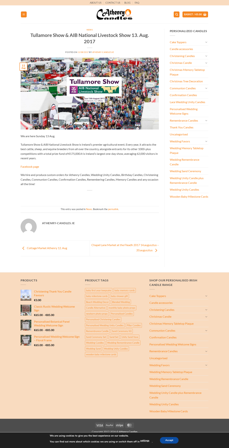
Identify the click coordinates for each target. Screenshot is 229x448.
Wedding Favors (180, 141)
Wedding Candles (95, 342)
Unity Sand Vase (130, 337)
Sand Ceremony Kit (122, 331)
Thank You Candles (181, 127)
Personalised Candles (122, 313)
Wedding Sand (93, 348)
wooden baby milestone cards (101, 354)
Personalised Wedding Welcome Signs (184, 111)
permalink (113, 209)
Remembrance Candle (97, 331)
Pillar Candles (134, 325)
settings (144, 440)
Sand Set (113, 337)
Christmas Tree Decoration (186, 81)
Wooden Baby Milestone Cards (189, 196)
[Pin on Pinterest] (96, 196)
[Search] (176, 14)
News (90, 30)
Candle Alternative (95, 307)
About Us (95, 2)
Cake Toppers (178, 42)
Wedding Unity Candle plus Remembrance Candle (187, 180)
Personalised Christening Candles (103, 319)
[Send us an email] (210, 4)
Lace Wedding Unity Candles (187, 102)
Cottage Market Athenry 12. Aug (46, 248)
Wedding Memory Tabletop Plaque (186, 150)
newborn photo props (97, 313)
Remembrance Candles (184, 120)
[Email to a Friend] (90, 196)
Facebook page (30, 166)
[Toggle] (206, 42)
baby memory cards (124, 290)
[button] (24, 14)
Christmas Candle (181, 62)
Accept (169, 440)
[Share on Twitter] (83, 196)
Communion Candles (183, 88)
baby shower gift (119, 296)
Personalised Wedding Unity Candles (105, 325)
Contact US (112, 2)
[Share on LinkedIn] (103, 196)
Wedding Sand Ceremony (185, 171)
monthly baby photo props (122, 307)
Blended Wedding (121, 302)
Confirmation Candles (183, 95)
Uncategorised (179, 134)
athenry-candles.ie (103, 52)
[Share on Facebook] (77, 196)
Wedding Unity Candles (184, 189)
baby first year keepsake (98, 290)
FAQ (137, 2)
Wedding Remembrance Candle (184, 162)
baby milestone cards (97, 296)
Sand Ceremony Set (96, 337)
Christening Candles (182, 56)
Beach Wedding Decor (97, 302)
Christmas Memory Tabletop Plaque (187, 72)
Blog (127, 2)
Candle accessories (181, 49)
